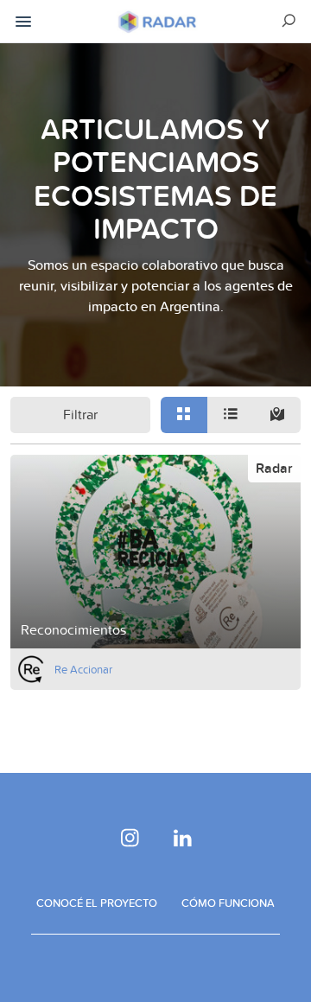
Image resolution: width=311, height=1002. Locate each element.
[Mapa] (277, 415)
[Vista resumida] (184, 415)
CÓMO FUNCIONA (228, 902)
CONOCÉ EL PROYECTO (96, 902)
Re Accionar (83, 669)
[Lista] (230, 415)
